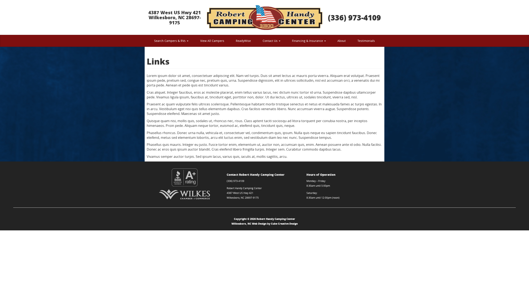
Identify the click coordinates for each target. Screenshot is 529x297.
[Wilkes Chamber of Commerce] (185, 194)
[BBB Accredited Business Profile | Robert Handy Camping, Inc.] (185, 177)
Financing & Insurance (308, 41)
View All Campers (212, 41)
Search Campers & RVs (170, 41)
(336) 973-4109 (354, 17)
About (341, 41)
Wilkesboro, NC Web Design (249, 223)
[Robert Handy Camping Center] (264, 17)
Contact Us (270, 41)
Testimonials (366, 41)
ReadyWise (243, 41)
